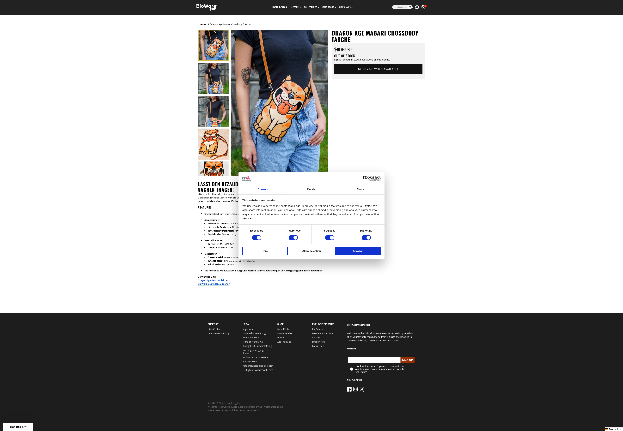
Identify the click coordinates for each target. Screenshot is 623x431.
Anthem (316, 337)
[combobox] (400, 7)
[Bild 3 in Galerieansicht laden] (213, 111)
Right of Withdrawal (253, 341)
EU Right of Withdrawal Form (258, 369)
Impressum (248, 329)
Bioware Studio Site (322, 333)
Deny (265, 251)
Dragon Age (318, 341)
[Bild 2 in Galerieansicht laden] (213, 78)
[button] (295, 7)
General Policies (251, 337)
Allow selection (311, 251)
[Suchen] (410, 7)
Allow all (358, 251)
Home (203, 24)
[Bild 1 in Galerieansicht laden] (213, 45)
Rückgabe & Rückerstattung (257, 345)
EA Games (317, 329)
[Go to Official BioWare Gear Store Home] (221, 7)
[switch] (293, 237)
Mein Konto (283, 329)
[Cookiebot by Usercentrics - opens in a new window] (366, 178)
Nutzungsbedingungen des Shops (256, 352)
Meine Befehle (285, 333)
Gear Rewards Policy (218, 333)
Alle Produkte (284, 341)
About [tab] (360, 189)
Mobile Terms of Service (255, 357)
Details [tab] (311, 189)
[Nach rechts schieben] (214, 172)
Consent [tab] (263, 189)
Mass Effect (318, 345)
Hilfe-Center (214, 329)
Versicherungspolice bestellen (258, 365)
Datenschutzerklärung (254, 333)
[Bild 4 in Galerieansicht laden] (213, 144)
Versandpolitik (250, 361)
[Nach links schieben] (214, 32)
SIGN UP (407, 360)
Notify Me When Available (378, 69)
